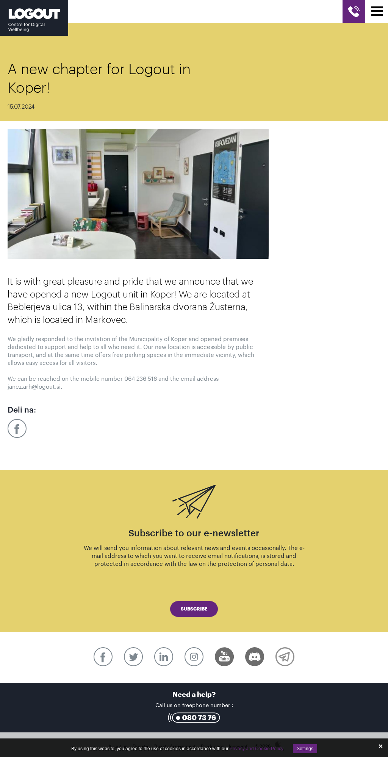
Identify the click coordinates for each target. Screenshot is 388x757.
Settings (305, 748)
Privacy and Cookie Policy (256, 748)
